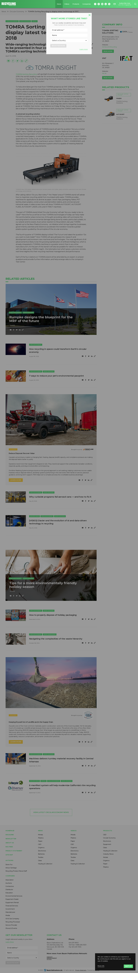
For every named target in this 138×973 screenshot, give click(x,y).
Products (76, 4)
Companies (86, 4)
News (59, 4)
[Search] (135, 4)
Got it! (128, 966)
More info (101, 966)
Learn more (83, 49)
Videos (66, 4)
